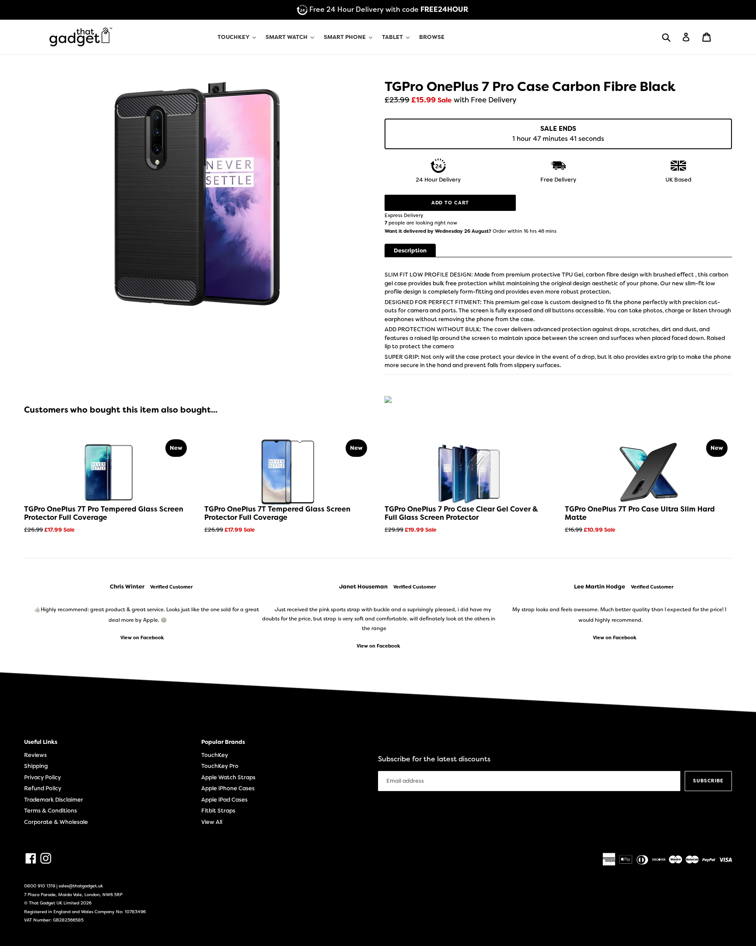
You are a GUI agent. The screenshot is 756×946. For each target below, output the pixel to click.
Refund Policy (42, 788)
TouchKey (214, 755)
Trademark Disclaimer (53, 799)
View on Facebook (142, 637)
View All (211, 822)
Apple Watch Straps (228, 777)
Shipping (36, 766)
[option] (142, 612)
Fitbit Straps (218, 810)
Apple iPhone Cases (228, 788)
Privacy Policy (42, 777)
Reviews (35, 755)
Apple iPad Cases (224, 799)
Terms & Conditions (50, 810)
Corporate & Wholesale (56, 822)
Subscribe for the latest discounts (434, 759)
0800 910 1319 (39, 886)
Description (410, 250)
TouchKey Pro (219, 766)
